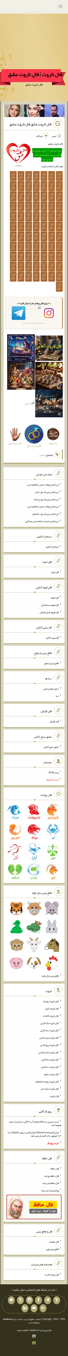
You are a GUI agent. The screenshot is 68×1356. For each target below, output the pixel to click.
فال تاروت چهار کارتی (49, 1037)
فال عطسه (54, 1241)
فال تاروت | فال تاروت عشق (35, 74)
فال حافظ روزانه (51, 1175)
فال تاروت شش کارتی (49, 1052)
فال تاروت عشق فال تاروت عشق (30, 124)
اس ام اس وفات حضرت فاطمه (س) (43, 484)
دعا (57, 695)
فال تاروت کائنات (51, 1015)
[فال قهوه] (49, 376)
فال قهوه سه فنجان (50, 604)
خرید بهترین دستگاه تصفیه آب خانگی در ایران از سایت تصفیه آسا (35, 1123)
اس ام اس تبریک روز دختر (47, 492)
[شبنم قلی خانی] (14, 111)
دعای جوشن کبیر (51, 688)
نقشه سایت (22, 1330)
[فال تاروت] (49, 349)
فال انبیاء (55, 572)
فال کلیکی (54, 721)
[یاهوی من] (56, 1300)
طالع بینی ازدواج (51, 663)
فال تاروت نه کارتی (50, 1059)
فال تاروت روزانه (51, 1001)
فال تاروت (54, 1096)
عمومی (42, 454)
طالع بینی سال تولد (50, 975)
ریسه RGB (54, 772)
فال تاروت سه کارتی (49, 1030)
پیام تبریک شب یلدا (50, 1190)
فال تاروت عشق (51, 1074)
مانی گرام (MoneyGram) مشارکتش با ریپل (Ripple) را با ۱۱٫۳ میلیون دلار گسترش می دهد (34, 1134)
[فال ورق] (29, 404)
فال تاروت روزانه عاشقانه (47, 1081)
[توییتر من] (11, 1300)
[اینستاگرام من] (29, 1300)
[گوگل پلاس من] (43, 1308)
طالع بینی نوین (52, 1249)
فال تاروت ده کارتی (50, 1066)
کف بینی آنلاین (52, 637)
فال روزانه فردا (52, 1274)
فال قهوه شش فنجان (49, 612)
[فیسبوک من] (38, 1300)
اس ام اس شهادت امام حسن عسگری (42, 521)
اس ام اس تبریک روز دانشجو (46, 513)
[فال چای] (49, 404)
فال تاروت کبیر (52, 1008)
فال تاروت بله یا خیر (49, 1088)
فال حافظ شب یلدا (50, 1183)
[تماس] (20, 1300)
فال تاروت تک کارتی (49, 1022)
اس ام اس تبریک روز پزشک (46, 499)
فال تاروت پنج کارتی (49, 1045)
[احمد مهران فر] (54, 111)
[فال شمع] (21, 376)
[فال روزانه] (21, 349)
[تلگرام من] (47, 1300)
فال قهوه (55, 597)
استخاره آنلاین (52, 546)
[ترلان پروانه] (34, 111)
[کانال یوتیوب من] (34, 1308)
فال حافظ (55, 1168)
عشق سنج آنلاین (51, 746)
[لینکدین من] (24, 1308)
